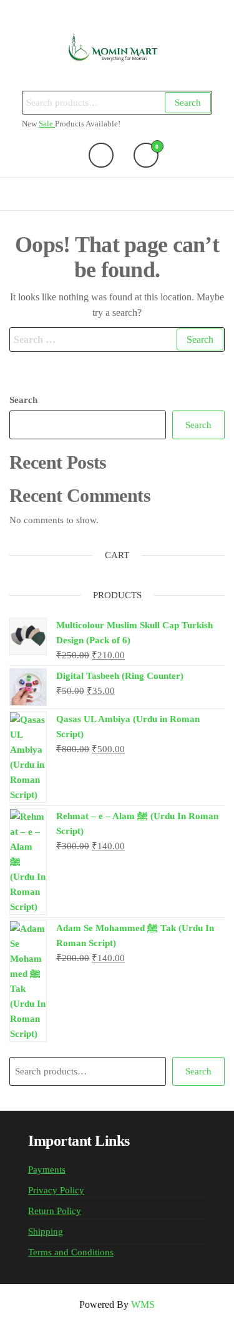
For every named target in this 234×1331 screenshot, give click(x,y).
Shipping (45, 1231)
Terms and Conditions (71, 1252)
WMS (143, 1304)
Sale (47, 124)
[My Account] (101, 155)
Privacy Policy (56, 1190)
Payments (47, 1170)
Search (188, 103)
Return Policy (54, 1211)
